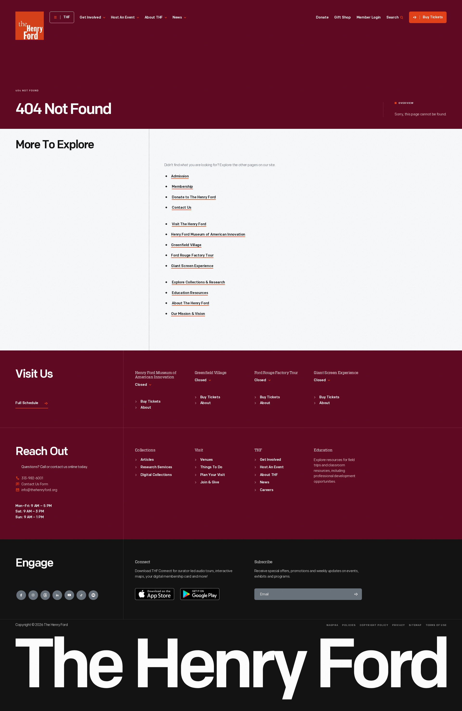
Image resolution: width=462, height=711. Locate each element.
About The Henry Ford (190, 303)
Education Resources (190, 293)
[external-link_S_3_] (63, 490)
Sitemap (415, 625)
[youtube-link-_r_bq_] (69, 595)
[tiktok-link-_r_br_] (81, 595)
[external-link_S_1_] (63, 478)
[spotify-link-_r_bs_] (93, 595)
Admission (180, 176)
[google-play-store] (199, 594)
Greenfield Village (186, 245)
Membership (182, 187)
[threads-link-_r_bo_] (45, 595)
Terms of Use (436, 625)
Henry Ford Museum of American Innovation (208, 235)
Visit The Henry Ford (189, 224)
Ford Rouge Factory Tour (192, 255)
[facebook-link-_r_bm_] (21, 595)
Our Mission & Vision (188, 314)
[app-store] (154, 594)
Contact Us (181, 208)
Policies (349, 625)
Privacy (398, 625)
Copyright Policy (374, 625)
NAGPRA (332, 625)
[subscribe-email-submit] (356, 594)
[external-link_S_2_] (63, 484)
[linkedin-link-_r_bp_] (57, 595)
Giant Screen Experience (192, 266)
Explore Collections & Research (198, 282)
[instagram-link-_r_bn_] (33, 595)
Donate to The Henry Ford (194, 197)
